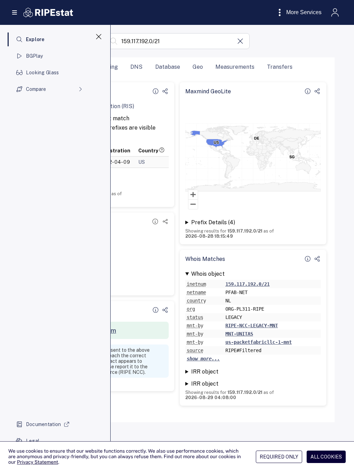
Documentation (43, 424)
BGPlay (34, 56)
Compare (36, 89)
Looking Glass (42, 72)
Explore (35, 39)
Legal (32, 441)
